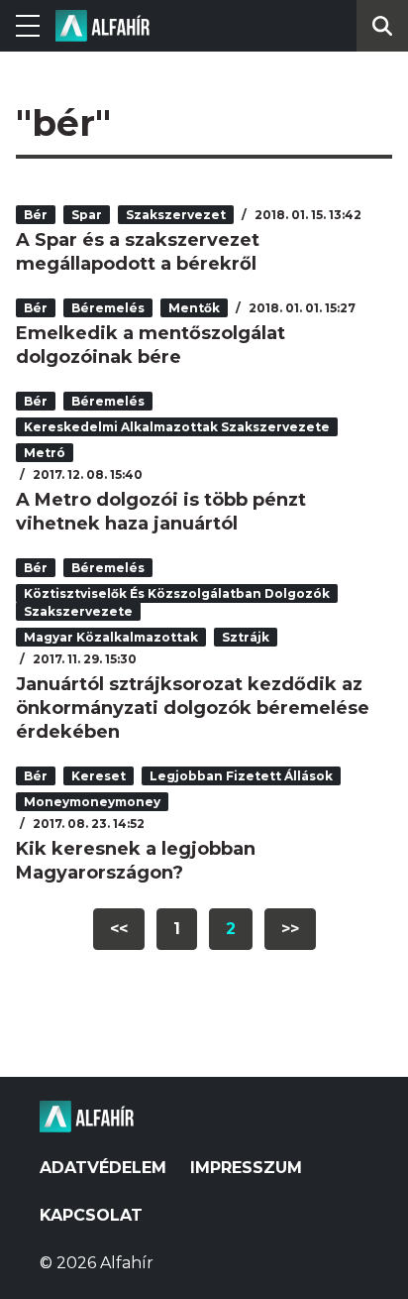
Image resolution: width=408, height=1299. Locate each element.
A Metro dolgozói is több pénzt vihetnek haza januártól (161, 511)
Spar (86, 214)
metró (44, 452)
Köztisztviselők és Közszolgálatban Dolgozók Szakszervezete (177, 602)
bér (36, 214)
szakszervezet (176, 214)
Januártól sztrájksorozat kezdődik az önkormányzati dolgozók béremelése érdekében (192, 708)
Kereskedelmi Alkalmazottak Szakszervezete (177, 426)
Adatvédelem (103, 1167)
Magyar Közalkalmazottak (111, 637)
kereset (98, 775)
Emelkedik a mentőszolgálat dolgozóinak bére (150, 345)
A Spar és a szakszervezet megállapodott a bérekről (137, 252)
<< (119, 928)
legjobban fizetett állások (241, 775)
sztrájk (245, 637)
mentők (194, 307)
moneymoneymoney (92, 801)
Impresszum (246, 1167)
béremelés (108, 307)
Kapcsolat (91, 1215)
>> (290, 928)
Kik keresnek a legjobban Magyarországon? (135, 861)
